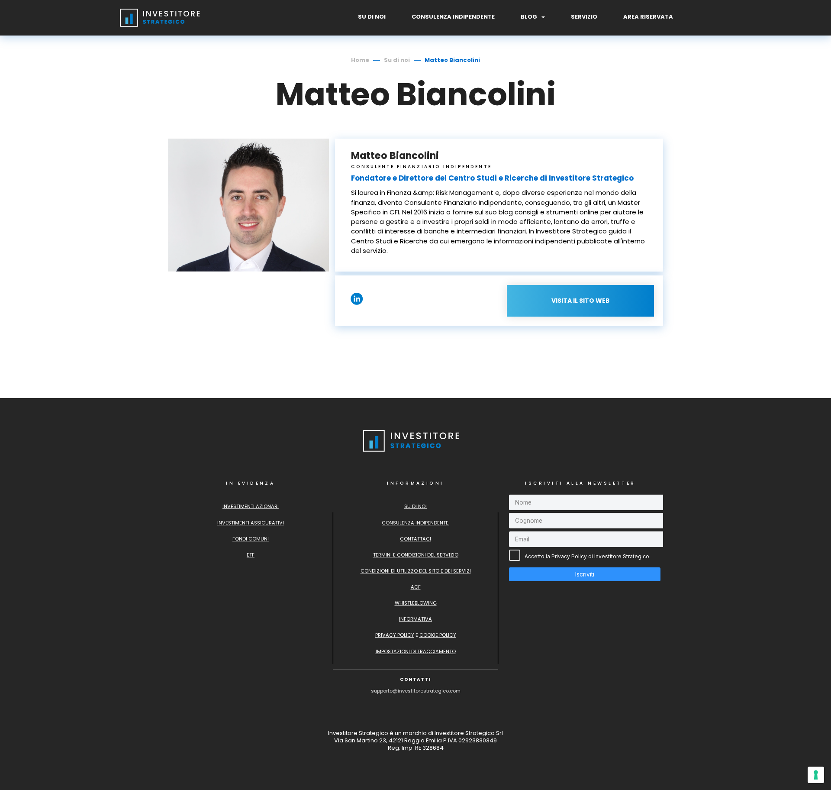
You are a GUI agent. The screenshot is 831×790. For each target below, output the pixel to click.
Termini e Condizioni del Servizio (415, 554)
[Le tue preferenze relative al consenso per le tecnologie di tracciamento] (816, 775)
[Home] (164, 27)
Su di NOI (372, 17)
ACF (416, 586)
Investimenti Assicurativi (250, 522)
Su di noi (397, 60)
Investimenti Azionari (250, 506)
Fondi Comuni (250, 538)
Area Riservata (648, 17)
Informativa (415, 618)
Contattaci (415, 538)
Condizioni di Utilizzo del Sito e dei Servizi (416, 570)
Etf (250, 554)
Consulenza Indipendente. (415, 522)
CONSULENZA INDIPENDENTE (453, 17)
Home (360, 60)
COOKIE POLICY (437, 634)
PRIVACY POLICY (394, 634)
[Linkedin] (357, 302)
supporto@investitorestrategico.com (416, 690)
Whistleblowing (416, 602)
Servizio (584, 17)
